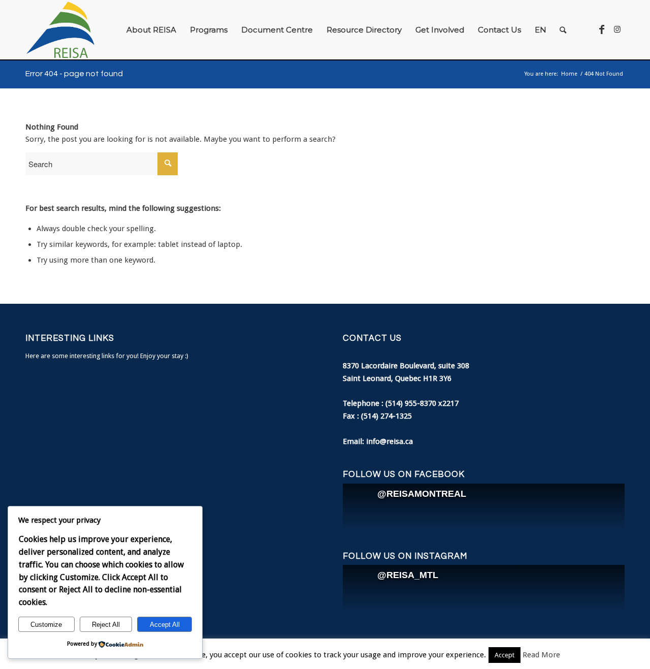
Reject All (106, 624)
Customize (46, 624)
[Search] (563, 30)
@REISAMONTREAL (421, 494)
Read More (541, 654)
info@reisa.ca (389, 441)
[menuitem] (151, 30)
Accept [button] (504, 655)
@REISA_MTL (407, 575)
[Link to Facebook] (601, 29)
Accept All (165, 624)
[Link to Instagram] (617, 29)
